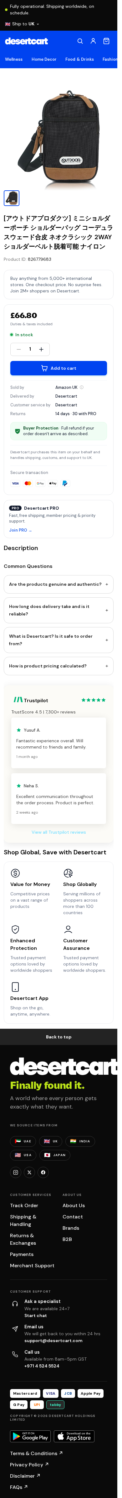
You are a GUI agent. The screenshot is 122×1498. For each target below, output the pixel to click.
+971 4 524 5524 (41, 1366)
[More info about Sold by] (81, 387)
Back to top (59, 1037)
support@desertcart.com (53, 1340)
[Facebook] (43, 1172)
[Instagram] (15, 1172)
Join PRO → (20, 530)
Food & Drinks (79, 59)
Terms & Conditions (36, 1453)
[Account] (93, 41)
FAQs (19, 1487)
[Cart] (106, 41)
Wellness (14, 59)
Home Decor (44, 59)
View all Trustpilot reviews (59, 832)
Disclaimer (25, 1476)
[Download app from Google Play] (30, 1436)
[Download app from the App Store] (74, 1436)
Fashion (110, 59)
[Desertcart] (26, 41)
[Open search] (80, 41)
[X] (29, 1172)
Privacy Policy (29, 1464)
